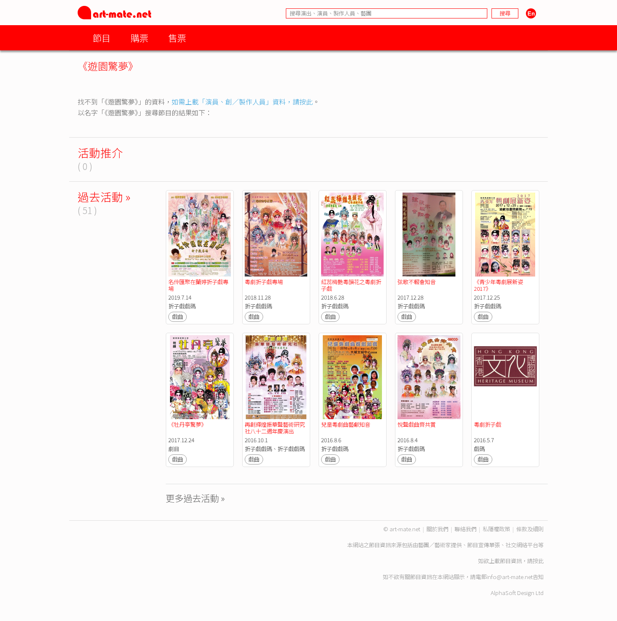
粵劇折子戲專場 (264, 282)
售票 (177, 37)
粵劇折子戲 (487, 424)
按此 (538, 561)
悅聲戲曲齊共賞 (416, 424)
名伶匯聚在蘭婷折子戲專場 (198, 285)
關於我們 (437, 529)
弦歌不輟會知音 (416, 282)
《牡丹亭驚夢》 (187, 424)
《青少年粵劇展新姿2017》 (498, 285)
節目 (101, 37)
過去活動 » (104, 196)
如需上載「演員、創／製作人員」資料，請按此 (242, 102)
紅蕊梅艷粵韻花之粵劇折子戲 (351, 285)
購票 (139, 37)
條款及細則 (530, 529)
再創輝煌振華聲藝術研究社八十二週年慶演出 (275, 427)
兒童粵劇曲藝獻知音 (345, 424)
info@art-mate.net (509, 577)
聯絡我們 (465, 529)
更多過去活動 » (195, 497)
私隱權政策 (496, 529)
